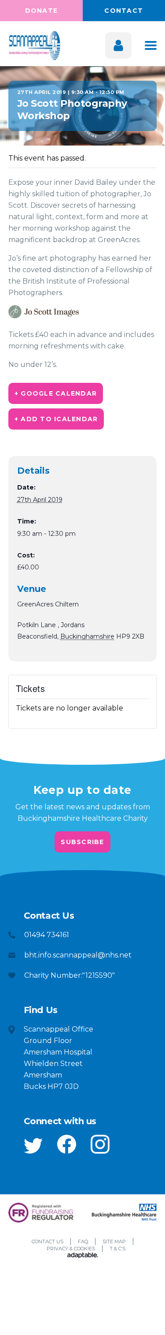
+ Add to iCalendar (56, 419)
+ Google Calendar (56, 393)
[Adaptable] (82, 1256)
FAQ (83, 1241)
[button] (33, 1146)
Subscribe (82, 842)
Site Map (114, 1241)
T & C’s (117, 1248)
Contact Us (47, 1241)
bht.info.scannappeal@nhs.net (78, 955)
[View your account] (118, 45)
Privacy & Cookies (71, 1248)
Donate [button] (41, 11)
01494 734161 (46, 935)
